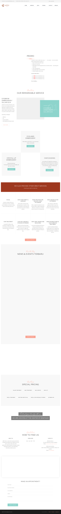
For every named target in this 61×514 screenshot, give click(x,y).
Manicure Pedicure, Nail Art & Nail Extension (37, 201)
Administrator (5, 310)
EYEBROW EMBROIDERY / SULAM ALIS (49, 110)
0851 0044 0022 (54, 443)
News (4, 285)
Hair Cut (46, 390)
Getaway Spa (51, 397)
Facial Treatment (11, 397)
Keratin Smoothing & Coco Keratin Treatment (53, 223)
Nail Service (38, 390)
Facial (8, 199)
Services (32, 5)
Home (26, 5)
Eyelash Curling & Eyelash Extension (23, 222)
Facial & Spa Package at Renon (38, 397)
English (56, 5)
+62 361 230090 (48, 443)
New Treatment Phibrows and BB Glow (8, 288)
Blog (38, 5)
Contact (50, 5)
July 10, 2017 (5, 291)
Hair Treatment (8, 221)
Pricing (43, 5)
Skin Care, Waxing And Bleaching (38, 222)
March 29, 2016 (5, 328)
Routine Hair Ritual (23, 397)
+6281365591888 (51, 450)
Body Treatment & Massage (23, 200)
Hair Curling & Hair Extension (52, 200)
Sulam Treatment (17, 390)
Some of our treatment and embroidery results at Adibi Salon (7, 271)
